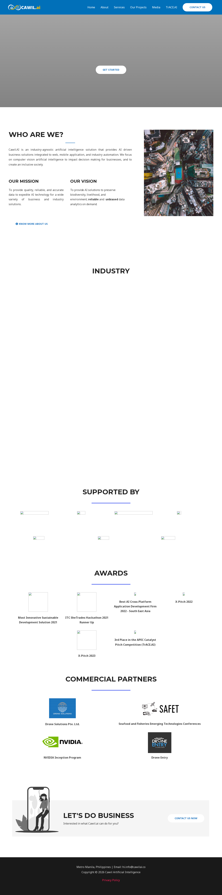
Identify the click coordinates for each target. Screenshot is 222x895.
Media (156, 7)
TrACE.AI (171, 7)
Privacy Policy (111, 880)
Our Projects (138, 7)
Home (91, 7)
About (104, 7)
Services (119, 7)
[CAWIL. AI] (24, 7)
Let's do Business (98, 815)
